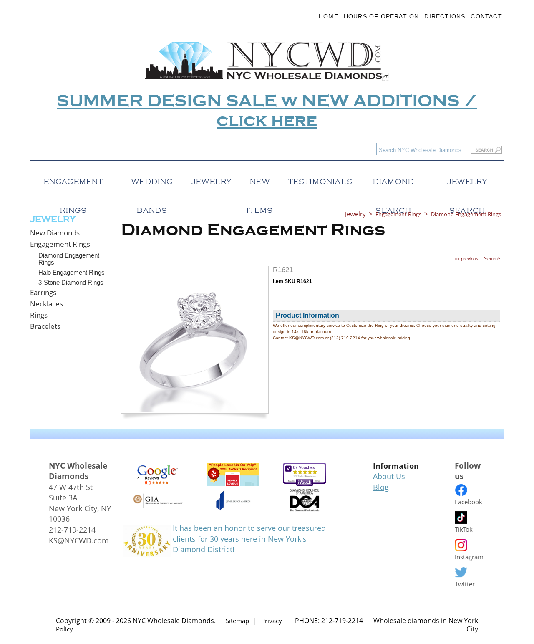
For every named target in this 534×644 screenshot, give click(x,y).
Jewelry (211, 179)
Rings (39, 314)
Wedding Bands (152, 179)
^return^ (492, 258)
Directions (444, 16)
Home (328, 16)
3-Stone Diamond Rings (70, 282)
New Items (260, 179)
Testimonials (320, 179)
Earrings (43, 292)
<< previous (467, 258)
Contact (486, 16)
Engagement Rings (73, 179)
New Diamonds (55, 232)
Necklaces (46, 303)
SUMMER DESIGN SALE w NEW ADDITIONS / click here (267, 111)
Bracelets (45, 326)
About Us (389, 476)
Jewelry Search (467, 179)
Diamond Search (393, 179)
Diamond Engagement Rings (68, 259)
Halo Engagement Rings (71, 272)
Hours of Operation (381, 16)
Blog (381, 487)
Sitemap (237, 620)
